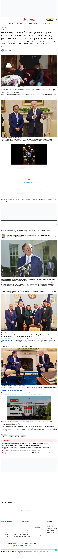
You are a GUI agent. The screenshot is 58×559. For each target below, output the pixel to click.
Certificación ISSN (25, 534)
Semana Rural (16, 530)
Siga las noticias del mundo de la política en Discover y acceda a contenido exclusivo (19, 46)
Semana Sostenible (17, 536)
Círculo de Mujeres (17, 534)
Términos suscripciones (26, 528)
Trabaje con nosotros (50, 530)
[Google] (1, 551)
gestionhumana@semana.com (39, 535)
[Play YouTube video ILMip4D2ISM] (29, 408)
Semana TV (7, 526)
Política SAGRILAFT (25, 532)
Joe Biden (17, 436)
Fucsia (6, 534)
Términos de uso (25, 524)
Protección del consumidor (39, 524)
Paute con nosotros (50, 532)
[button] (29, 408)
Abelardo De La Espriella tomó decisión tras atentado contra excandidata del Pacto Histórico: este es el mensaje (43, 224)
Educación (16, 524)
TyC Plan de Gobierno (26, 536)
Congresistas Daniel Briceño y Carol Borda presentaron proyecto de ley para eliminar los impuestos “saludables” (9, 224)
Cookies (48, 534)
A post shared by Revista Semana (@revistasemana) (29, 195)
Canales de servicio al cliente (52, 528)
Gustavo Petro (4, 436)
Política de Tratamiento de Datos (28, 526)
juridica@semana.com (38, 530)
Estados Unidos (23, 436)
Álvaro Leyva (11, 436)
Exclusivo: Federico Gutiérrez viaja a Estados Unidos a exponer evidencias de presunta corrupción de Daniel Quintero (25, 224)
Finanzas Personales (17, 528)
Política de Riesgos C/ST (26, 530)
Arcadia (6, 530)
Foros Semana (16, 526)
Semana (2, 27)
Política (6, 27)
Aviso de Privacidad (5, 554)
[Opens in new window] (4, 551)
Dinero (6, 528)
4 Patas (6, 536)
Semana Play (7, 524)
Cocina (15, 532)
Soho (6, 532)
